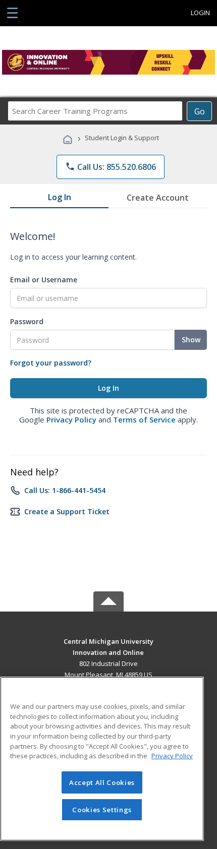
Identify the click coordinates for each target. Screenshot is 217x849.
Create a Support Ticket (67, 511)
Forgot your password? (50, 363)
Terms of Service (144, 419)
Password (26, 321)
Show (191, 339)
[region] (102, 759)
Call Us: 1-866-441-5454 (64, 490)
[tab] (59, 199)
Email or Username (43, 279)
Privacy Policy (71, 419)
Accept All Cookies (102, 782)
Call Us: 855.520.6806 (110, 166)
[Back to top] (108, 640)
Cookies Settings (102, 809)
